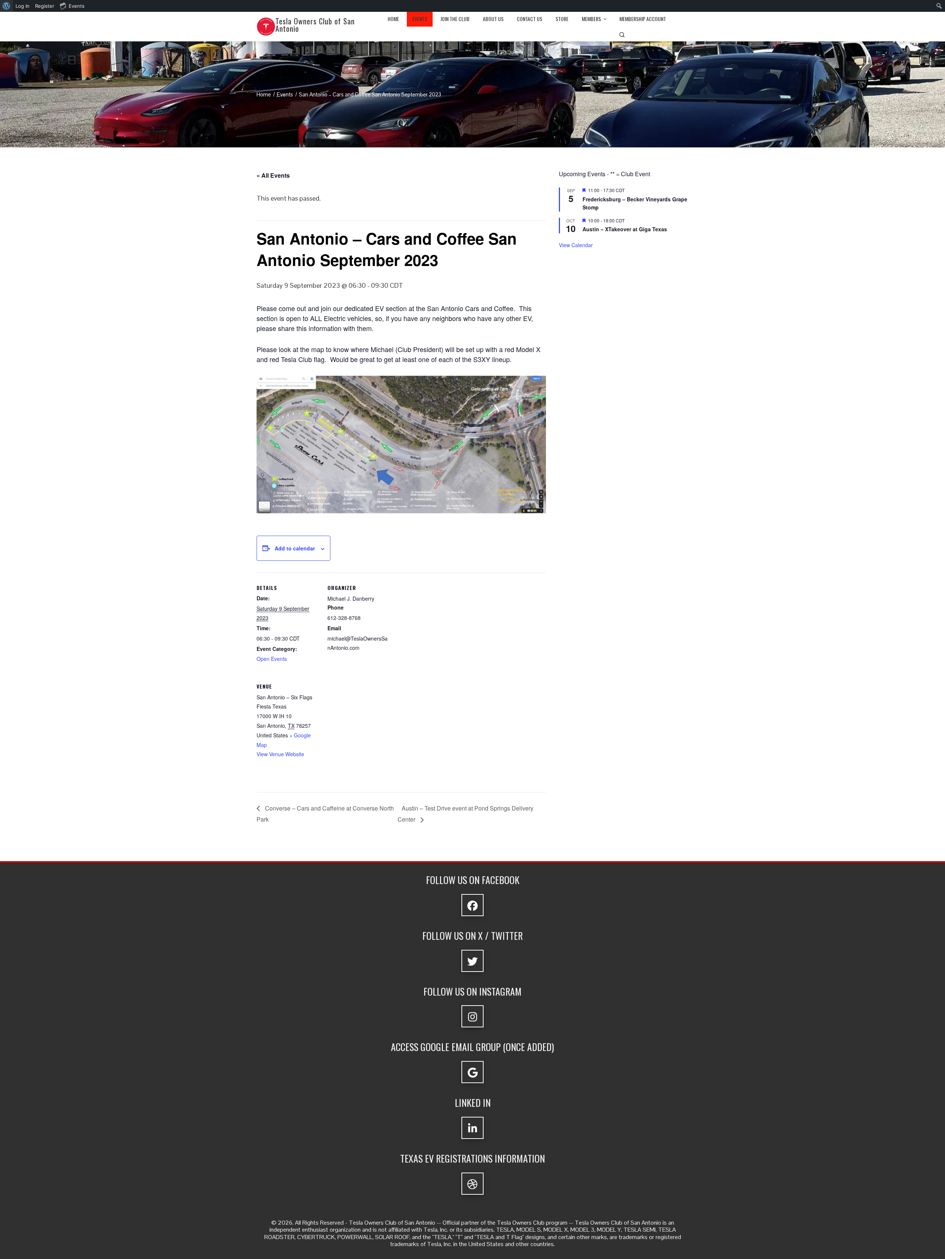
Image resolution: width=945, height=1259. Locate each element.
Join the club (455, 19)
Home (393, 19)
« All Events (273, 175)
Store (562, 19)
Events (419, 19)
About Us (493, 19)
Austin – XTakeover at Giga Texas (625, 229)
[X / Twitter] (472, 961)
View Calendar (576, 245)
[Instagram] (472, 1016)
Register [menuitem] (44, 6)
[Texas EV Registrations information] (472, 1184)
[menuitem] (6, 6)
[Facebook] (472, 905)
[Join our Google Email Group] (472, 1072)
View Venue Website (280, 754)
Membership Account (642, 19)
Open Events (272, 658)
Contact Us (529, 19)
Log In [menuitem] (23, 6)
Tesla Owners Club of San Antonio (315, 25)
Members (591, 19)
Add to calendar (295, 548)
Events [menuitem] (77, 6)
